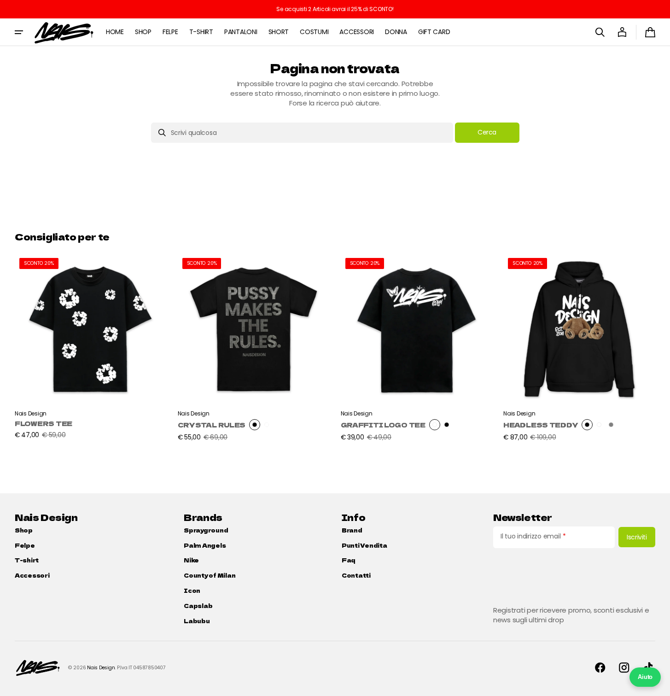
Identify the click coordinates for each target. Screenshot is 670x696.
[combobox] (302, 133)
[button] (600, 32)
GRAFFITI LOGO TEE (383, 425)
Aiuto (645, 676)
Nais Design (101, 667)
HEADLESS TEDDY (540, 425)
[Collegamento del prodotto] (91, 347)
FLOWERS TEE (43, 423)
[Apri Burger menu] (19, 32)
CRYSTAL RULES (211, 425)
